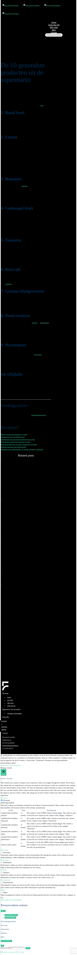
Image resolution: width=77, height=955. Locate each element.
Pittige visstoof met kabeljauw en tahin (14, 434)
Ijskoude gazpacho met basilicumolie (13, 447)
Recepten (4, 56)
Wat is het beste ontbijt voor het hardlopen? (25, 470)
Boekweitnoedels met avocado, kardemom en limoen (19, 444)
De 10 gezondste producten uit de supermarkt (19, 553)
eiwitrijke (8, 284)
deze (42, 105)
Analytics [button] (4, 870)
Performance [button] (5, 860)
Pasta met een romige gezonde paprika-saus (25, 574)
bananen (24, 186)
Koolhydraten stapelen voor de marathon (24, 532)
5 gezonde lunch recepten (15, 489)
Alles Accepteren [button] (15, 765)
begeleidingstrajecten (38, 415)
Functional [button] (4, 850)
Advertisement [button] (6, 880)
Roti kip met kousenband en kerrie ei (21, 659)
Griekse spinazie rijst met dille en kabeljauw (26, 640)
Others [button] (3, 890)
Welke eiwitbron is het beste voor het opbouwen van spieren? (22, 596)
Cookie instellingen (10, 917)
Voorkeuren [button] (5, 765)
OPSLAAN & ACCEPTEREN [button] (11, 900)
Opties (3, 910)
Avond (3, 569)
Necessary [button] (4, 798)
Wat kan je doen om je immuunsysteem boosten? (23, 619)
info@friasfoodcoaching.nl (10, 745)
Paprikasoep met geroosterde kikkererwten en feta (18, 439)
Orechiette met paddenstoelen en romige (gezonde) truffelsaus (22, 449)
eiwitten (34, 323)
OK (2, 945)
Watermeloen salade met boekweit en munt (15, 442)
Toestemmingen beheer (11, 915)
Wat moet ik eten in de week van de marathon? (21, 511)
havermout (38, 355)
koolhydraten (44, 323)
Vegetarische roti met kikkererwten (13, 437)
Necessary (6, 800)
